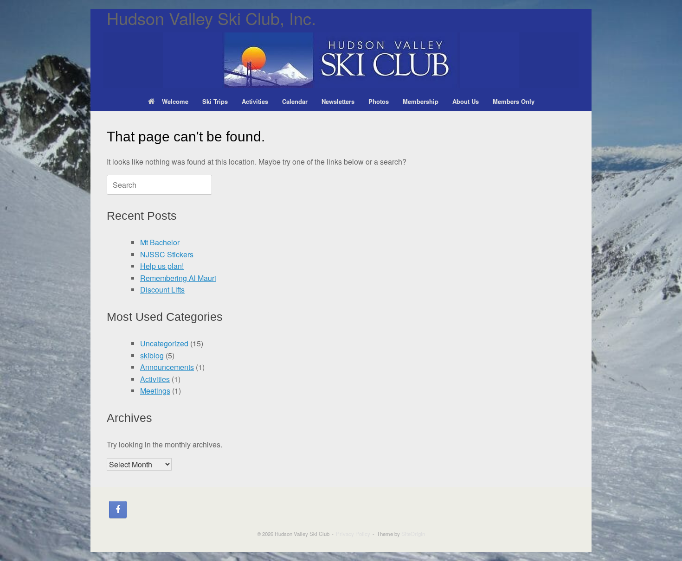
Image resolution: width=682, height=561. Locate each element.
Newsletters (338, 101)
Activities (255, 101)
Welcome (175, 101)
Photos (378, 101)
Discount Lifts (162, 289)
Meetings (155, 390)
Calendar (295, 101)
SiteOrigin (413, 533)
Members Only (513, 101)
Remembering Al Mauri (178, 278)
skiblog (152, 355)
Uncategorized (164, 343)
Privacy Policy (353, 533)
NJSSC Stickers (166, 254)
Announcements (167, 367)
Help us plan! (162, 266)
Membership (420, 101)
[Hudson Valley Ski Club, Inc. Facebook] (118, 509)
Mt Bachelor (160, 242)
